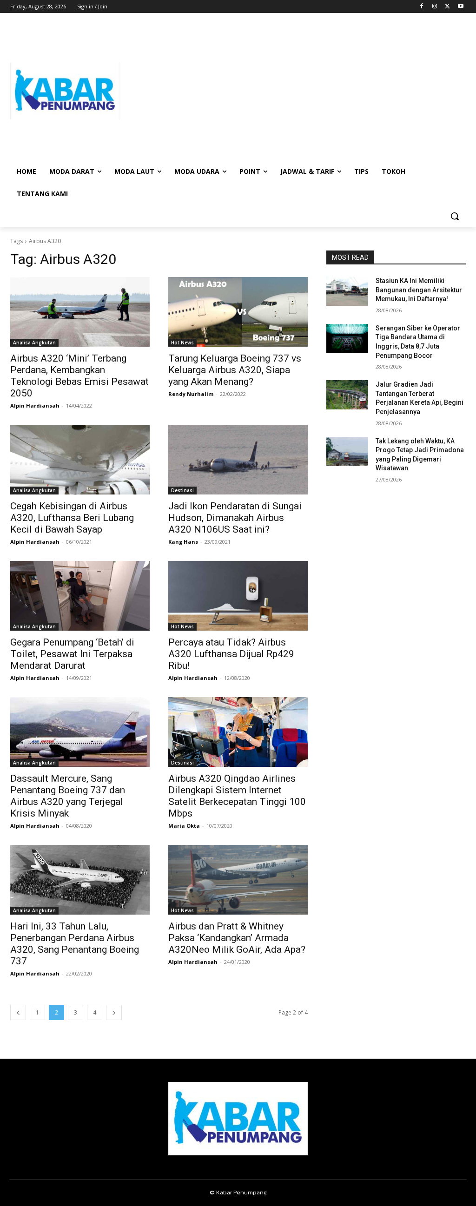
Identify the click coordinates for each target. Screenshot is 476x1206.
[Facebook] (421, 6)
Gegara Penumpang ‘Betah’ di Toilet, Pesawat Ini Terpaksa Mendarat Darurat (72, 654)
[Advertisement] (292, 91)
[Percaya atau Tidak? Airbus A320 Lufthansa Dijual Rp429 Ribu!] (238, 596)
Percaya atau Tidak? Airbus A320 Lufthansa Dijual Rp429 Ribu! (231, 654)
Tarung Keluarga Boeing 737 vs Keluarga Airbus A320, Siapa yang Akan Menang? (234, 370)
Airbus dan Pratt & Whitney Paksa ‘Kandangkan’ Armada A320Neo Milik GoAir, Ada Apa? (236, 938)
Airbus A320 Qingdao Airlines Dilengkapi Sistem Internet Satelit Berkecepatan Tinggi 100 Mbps (237, 796)
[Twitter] (447, 6)
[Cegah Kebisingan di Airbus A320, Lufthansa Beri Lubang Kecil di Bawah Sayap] (80, 459)
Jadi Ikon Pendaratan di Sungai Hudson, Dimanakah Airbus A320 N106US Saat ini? (235, 518)
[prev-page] (18, 1012)
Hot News (182, 342)
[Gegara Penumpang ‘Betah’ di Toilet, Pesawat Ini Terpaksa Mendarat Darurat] (80, 596)
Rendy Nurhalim (190, 393)
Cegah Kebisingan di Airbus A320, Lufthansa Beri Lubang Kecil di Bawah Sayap (72, 518)
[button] (454, 216)
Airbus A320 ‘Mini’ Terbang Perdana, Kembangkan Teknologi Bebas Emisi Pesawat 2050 (79, 376)
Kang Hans (183, 541)
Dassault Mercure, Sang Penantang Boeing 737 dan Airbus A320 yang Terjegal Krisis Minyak (67, 796)
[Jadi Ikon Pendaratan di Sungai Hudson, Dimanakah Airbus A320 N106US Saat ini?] (238, 459)
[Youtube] (460, 6)
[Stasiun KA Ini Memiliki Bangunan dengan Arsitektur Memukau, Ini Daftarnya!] (347, 291)
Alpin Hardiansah (35, 405)
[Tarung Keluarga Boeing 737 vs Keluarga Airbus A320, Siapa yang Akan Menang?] (238, 312)
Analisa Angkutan (34, 342)
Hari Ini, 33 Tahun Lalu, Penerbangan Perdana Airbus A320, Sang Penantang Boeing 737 (74, 944)
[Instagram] (435, 6)
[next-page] (114, 1012)
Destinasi (182, 490)
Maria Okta (184, 825)
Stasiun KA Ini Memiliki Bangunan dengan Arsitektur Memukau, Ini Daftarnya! (419, 290)
